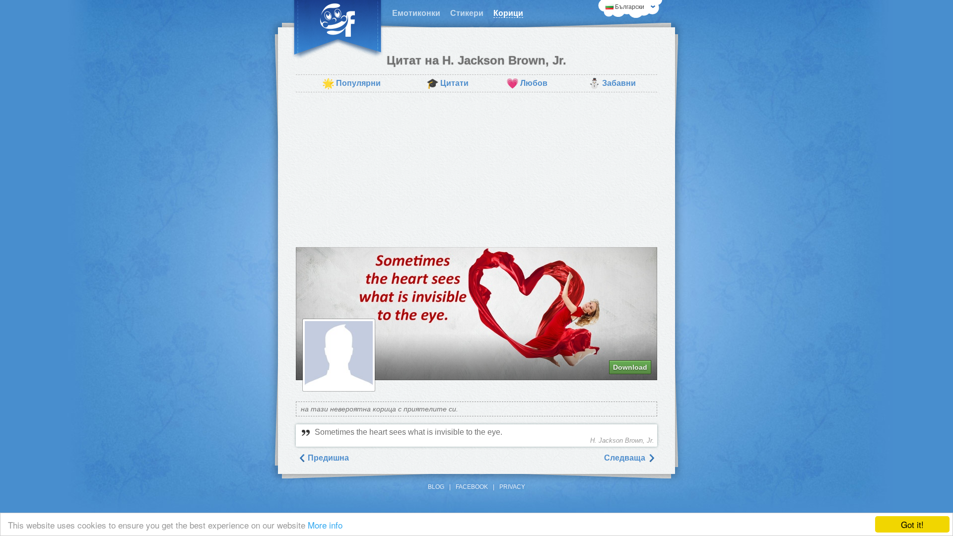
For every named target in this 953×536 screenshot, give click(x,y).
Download (630, 367)
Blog (436, 486)
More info (325, 525)
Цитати (447, 83)
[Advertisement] (476, 169)
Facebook (472, 486)
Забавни (612, 83)
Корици (508, 13)
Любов (526, 83)
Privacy (512, 486)
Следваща (625, 458)
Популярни (351, 83)
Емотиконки (416, 13)
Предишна (327, 458)
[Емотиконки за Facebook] (337, 30)
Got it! (912, 524)
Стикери (466, 13)
